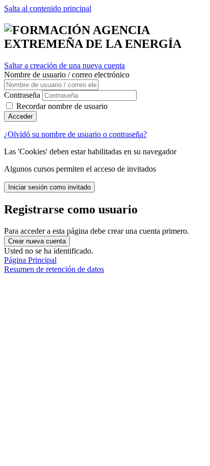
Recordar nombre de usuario (62, 106)
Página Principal (30, 260)
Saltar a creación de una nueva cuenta (64, 65)
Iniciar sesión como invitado (49, 187)
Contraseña (22, 95)
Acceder (20, 116)
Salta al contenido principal (47, 8)
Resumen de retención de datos (54, 269)
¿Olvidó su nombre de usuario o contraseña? (75, 134)
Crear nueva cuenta (37, 241)
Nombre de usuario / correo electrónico (66, 74)
